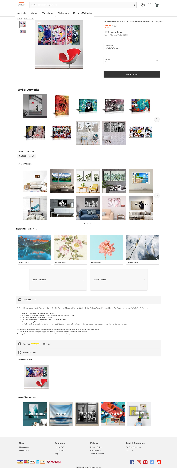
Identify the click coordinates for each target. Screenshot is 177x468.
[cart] (156, 5)
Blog (56, 454)
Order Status (24, 450)
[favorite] (149, 5)
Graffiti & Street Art (26, 156)
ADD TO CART (132, 74)
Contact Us (59, 450)
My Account (24, 447)
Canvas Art (29, 18)
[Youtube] (159, 462)
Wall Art (34, 13)
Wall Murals (47, 13)
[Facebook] (132, 462)
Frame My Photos (83, 13)
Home (19, 18)
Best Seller (22, 13)
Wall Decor (62, 13)
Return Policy (95, 450)
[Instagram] (139, 462)
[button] (157, 119)
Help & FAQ (59, 447)
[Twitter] (152, 462)
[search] (134, 5)
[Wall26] (20, 5)
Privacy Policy (96, 447)
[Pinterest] (145, 462)
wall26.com (84, 467)
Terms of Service (97, 454)
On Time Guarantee (133, 447)
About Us (129, 450)
